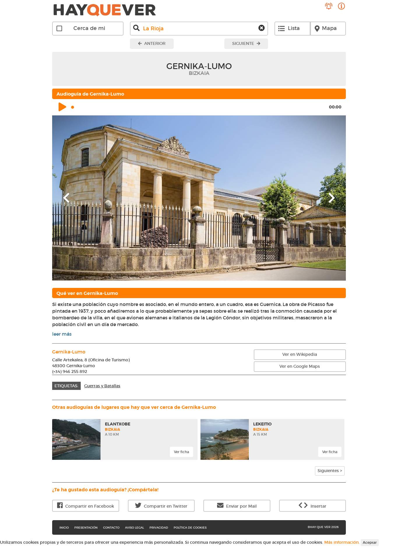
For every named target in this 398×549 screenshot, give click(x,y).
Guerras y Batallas (102, 385)
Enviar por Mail (241, 506)
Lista (294, 28)
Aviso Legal (134, 527)
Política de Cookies (190, 527)
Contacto (111, 527)
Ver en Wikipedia (299, 354)
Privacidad (158, 527)
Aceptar (370, 542)
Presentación (86, 527)
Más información (341, 542)
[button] (74, 198)
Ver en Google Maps (299, 366)
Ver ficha (181, 452)
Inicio (64, 527)
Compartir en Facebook (89, 506)
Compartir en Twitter (165, 506)
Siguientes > (330, 470)
